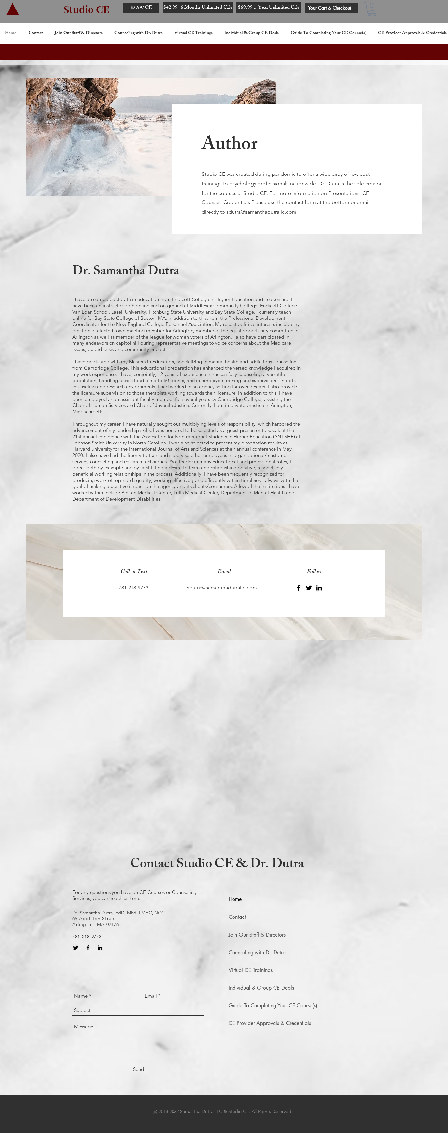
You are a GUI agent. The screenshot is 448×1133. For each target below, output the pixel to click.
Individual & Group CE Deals (261, 987)
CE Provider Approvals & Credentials (270, 1023)
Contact (237, 917)
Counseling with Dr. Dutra (257, 952)
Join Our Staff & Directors (257, 934)
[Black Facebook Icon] (88, 947)
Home (235, 899)
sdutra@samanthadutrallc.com (261, 212)
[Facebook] (299, 588)
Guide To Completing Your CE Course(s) (273, 1005)
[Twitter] (309, 588)
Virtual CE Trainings (251, 970)
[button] (372, 9)
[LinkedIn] (319, 588)
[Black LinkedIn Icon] (100, 947)
